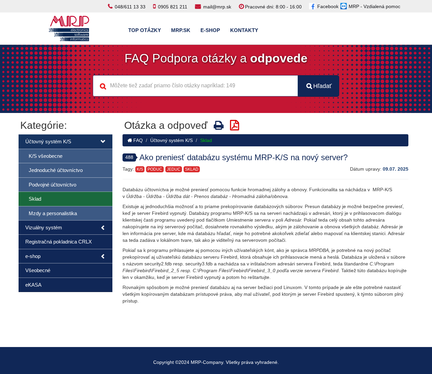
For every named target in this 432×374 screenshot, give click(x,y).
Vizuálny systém (43, 227)
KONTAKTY (244, 30)
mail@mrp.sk (217, 6)
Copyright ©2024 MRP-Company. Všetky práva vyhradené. (216, 362)
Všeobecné (37, 270)
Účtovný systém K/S (48, 141)
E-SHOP (210, 30)
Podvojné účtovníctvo (52, 185)
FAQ (137, 140)
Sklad (35, 199)
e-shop (32, 256)
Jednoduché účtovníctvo (56, 170)
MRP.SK (180, 30)
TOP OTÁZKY (144, 30)
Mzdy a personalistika (53, 213)
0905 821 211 (172, 6)
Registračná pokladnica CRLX (58, 241)
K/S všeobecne (45, 156)
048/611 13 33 (130, 6)
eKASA (33, 285)
